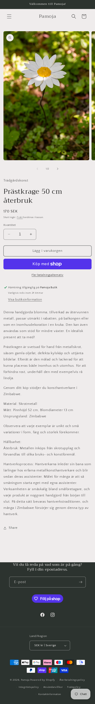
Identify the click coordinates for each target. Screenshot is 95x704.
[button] (9, 16)
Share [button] (13, 528)
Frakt (20, 217)
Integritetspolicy (29, 687)
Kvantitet (9, 225)
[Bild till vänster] (37, 169)
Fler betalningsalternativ (47, 275)
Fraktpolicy (74, 687)
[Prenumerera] (80, 582)
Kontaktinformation (49, 694)
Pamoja (25, 680)
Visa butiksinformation (25, 299)
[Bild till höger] (58, 169)
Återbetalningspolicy (72, 680)
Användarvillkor (53, 687)
